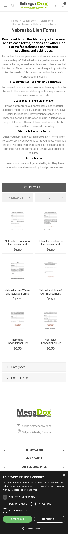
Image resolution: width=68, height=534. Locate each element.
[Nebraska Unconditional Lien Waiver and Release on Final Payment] (17, 319)
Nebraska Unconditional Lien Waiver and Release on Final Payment (17, 344)
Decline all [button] (49, 519)
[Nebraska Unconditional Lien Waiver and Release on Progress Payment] (50, 319)
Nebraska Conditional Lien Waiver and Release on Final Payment (17, 245)
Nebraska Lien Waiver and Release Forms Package (17, 293)
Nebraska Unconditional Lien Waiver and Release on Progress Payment (50, 344)
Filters (34, 187)
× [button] (64, 475)
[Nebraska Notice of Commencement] (50, 270)
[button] (34, 528)
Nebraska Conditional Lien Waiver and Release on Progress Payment (50, 245)
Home (14, 20)
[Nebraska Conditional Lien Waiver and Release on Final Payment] (17, 221)
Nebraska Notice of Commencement (50, 292)
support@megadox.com (36, 426)
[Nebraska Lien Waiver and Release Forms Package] (17, 270)
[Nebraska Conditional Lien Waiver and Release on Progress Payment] (50, 221)
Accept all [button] (17, 519)
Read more (33, 489)
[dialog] (34, 502)
